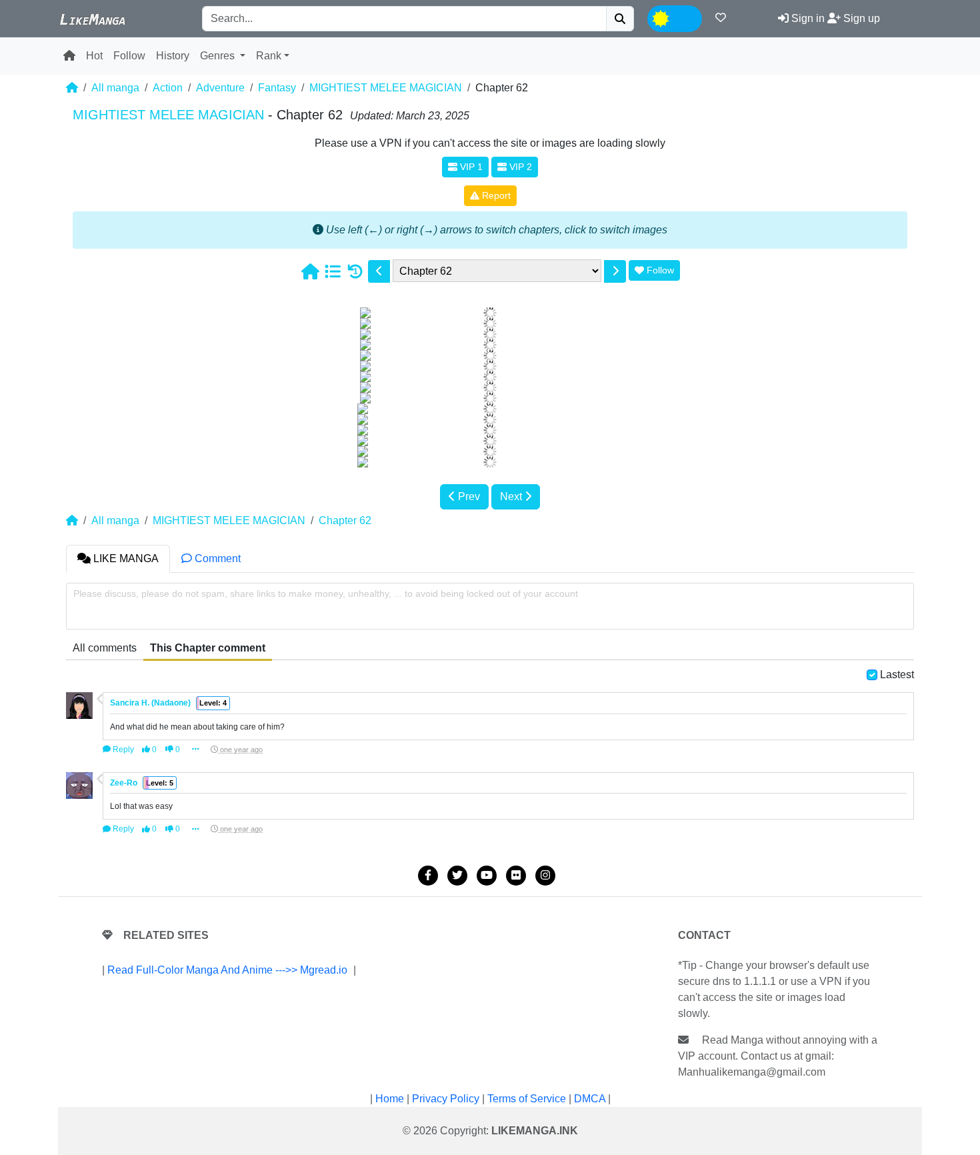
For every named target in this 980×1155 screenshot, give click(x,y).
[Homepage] (310, 271)
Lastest (897, 674)
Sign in (807, 18)
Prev (467, 496)
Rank (268, 55)
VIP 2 (519, 166)
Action (168, 87)
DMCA (589, 1098)
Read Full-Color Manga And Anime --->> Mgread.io (227, 970)
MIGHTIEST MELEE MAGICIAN (385, 87)
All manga (115, 87)
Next (512, 496)
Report (495, 195)
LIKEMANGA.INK (534, 1130)
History (172, 55)
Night (685, 17)
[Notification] (720, 17)
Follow (129, 55)
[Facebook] (428, 876)
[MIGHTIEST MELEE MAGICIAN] (333, 271)
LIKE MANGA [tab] (125, 558)
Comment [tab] (216, 558)
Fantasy (277, 87)
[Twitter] (457, 876)
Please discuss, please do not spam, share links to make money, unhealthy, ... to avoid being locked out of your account (325, 593)
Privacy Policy (445, 1098)
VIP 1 (470, 166)
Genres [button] (218, 55)
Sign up (860, 18)
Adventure (220, 87)
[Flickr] (516, 876)
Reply (122, 749)
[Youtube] (487, 876)
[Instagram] (545, 876)
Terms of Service (526, 1098)
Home (389, 1098)
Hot (94, 55)
